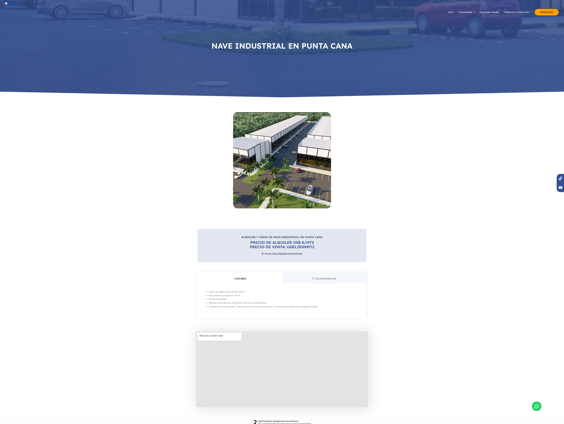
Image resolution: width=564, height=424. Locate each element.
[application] (473, 12)
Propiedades (465, 12)
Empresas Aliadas (489, 12)
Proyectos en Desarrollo (516, 12)
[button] (546, 12)
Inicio (451, 12)
